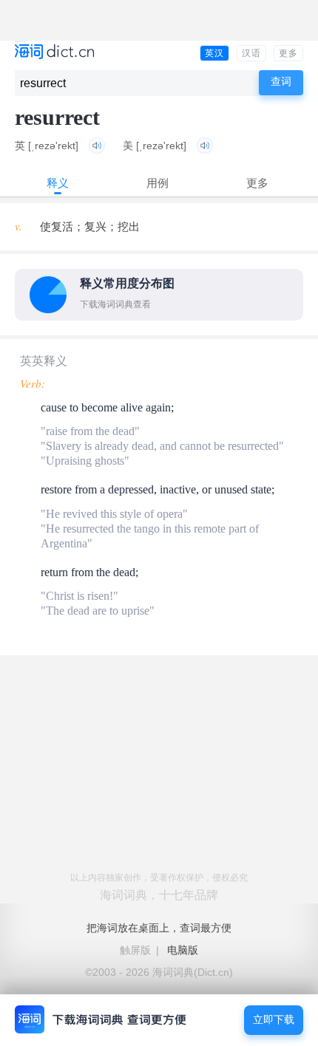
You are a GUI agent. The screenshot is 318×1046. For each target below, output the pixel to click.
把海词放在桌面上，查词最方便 (159, 928)
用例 (157, 183)
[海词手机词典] (54, 52)
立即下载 (273, 1019)
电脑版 (182, 950)
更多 (288, 53)
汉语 (251, 53)
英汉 (214, 53)
